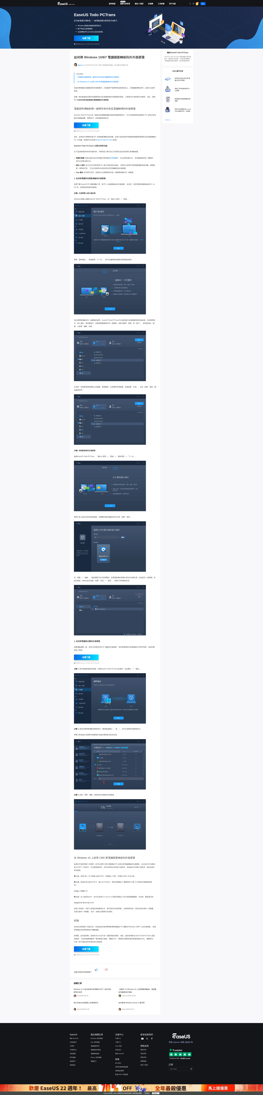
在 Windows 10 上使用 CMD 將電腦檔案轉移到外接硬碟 (98, 82)
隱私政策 (143, 1057)
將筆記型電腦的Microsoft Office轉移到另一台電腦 (183, 110)
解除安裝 (143, 1049)
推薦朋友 (73, 1065)
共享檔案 (113, 158)
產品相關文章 (97, 1034)
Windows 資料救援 (97, 1038)
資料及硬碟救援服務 (121, 1067)
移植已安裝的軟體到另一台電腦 (182, 89)
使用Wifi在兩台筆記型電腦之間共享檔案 (182, 79)
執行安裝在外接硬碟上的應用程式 (86, 1003)
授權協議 (143, 1061)
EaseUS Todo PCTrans (104, 140)
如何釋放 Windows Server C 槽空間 (132, 1003)
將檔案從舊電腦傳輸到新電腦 (182, 100)
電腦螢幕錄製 (95, 1053)
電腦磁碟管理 (95, 1046)
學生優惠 (73, 1057)
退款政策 (143, 1053)
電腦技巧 (93, 1061)
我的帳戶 (73, 1061)
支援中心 (118, 1038)
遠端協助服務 (119, 1070)
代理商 (72, 1046)
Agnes (80, 65)
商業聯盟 (73, 1053)
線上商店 (118, 1063)
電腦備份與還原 (96, 1050)
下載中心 (118, 1042)
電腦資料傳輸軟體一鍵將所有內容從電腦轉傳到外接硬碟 (98, 77)
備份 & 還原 (139, 4)
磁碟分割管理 (125, 4)
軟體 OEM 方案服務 (121, 1074)
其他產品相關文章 (121, 65)
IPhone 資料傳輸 (96, 1057)
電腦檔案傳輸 (108, 65)
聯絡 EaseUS (119, 1053)
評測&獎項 (73, 1042)
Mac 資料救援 (95, 1042)
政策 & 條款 (144, 1065)
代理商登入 (73, 1050)
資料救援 (112, 4)
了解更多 (147, 1093)
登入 (203, 4)
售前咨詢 (118, 1050)
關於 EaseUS (74, 1038)
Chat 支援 (118, 1046)
